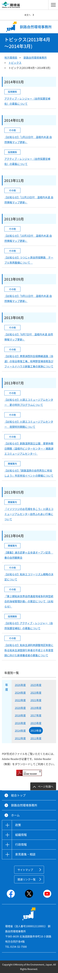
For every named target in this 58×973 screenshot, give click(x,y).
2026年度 (20, 685)
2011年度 (35, 738)
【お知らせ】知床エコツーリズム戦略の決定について (28, 576)
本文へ (27, 14)
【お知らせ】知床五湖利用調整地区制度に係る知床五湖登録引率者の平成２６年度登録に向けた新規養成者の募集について (28, 650)
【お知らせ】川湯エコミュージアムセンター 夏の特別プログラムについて (28, 402)
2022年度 (20, 700)
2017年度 (35, 715)
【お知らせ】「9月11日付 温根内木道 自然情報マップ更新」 (28, 298)
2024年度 (20, 692)
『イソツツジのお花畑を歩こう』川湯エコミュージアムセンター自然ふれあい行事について (28, 514)
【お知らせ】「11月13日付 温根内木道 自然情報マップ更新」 (28, 199)
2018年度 (20, 715)
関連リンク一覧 (27, 879)
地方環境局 (10, 57)
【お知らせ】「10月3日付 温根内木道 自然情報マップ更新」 (28, 238)
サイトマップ (25, 870)
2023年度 (35, 692)
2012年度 (20, 738)
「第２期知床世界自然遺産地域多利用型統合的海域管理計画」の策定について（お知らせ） (28, 601)
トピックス (15, 63)
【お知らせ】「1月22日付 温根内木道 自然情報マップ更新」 (28, 139)
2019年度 (35, 708)
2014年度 (20, 730)
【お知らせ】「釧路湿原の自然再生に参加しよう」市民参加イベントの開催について (28, 472)
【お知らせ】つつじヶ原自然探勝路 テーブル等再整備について (28, 259)
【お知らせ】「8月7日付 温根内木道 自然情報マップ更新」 (28, 336)
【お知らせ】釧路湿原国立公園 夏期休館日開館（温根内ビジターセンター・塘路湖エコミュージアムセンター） (28, 448)
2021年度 (35, 700)
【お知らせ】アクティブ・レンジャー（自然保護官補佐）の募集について (28, 625)
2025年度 (35, 685)
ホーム (15, 815)
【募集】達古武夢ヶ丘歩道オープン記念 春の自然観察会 (28, 554)
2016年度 (20, 723)
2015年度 (35, 723)
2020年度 (20, 708)
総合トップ (18, 795)
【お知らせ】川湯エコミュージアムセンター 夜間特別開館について (28, 424)
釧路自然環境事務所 (35, 57)
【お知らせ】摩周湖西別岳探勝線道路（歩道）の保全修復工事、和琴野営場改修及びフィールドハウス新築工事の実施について (28, 361)
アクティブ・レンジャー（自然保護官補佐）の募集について (27, 101)
